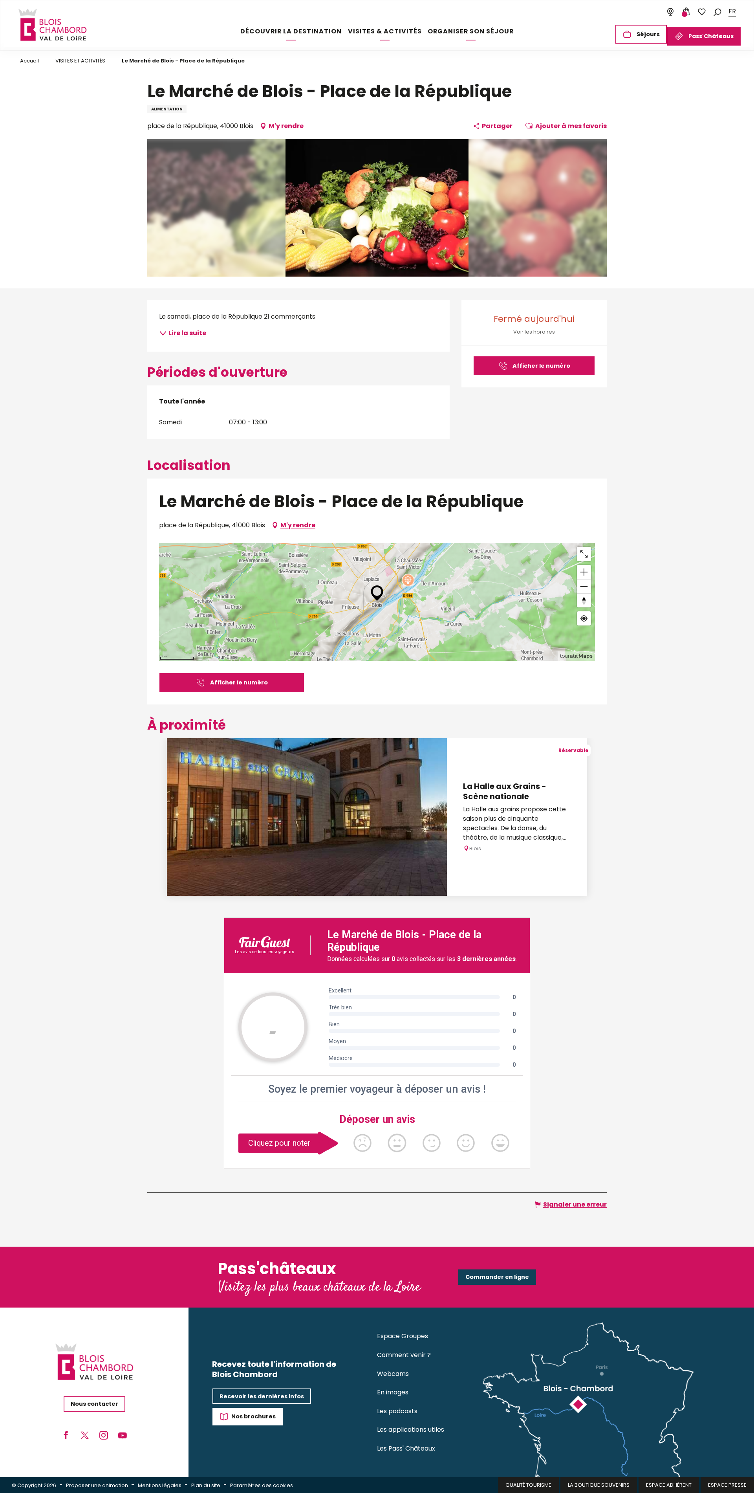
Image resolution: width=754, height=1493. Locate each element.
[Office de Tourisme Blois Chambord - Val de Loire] (52, 24)
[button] (717, 11)
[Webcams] (670, 11)
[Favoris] (701, 11)
